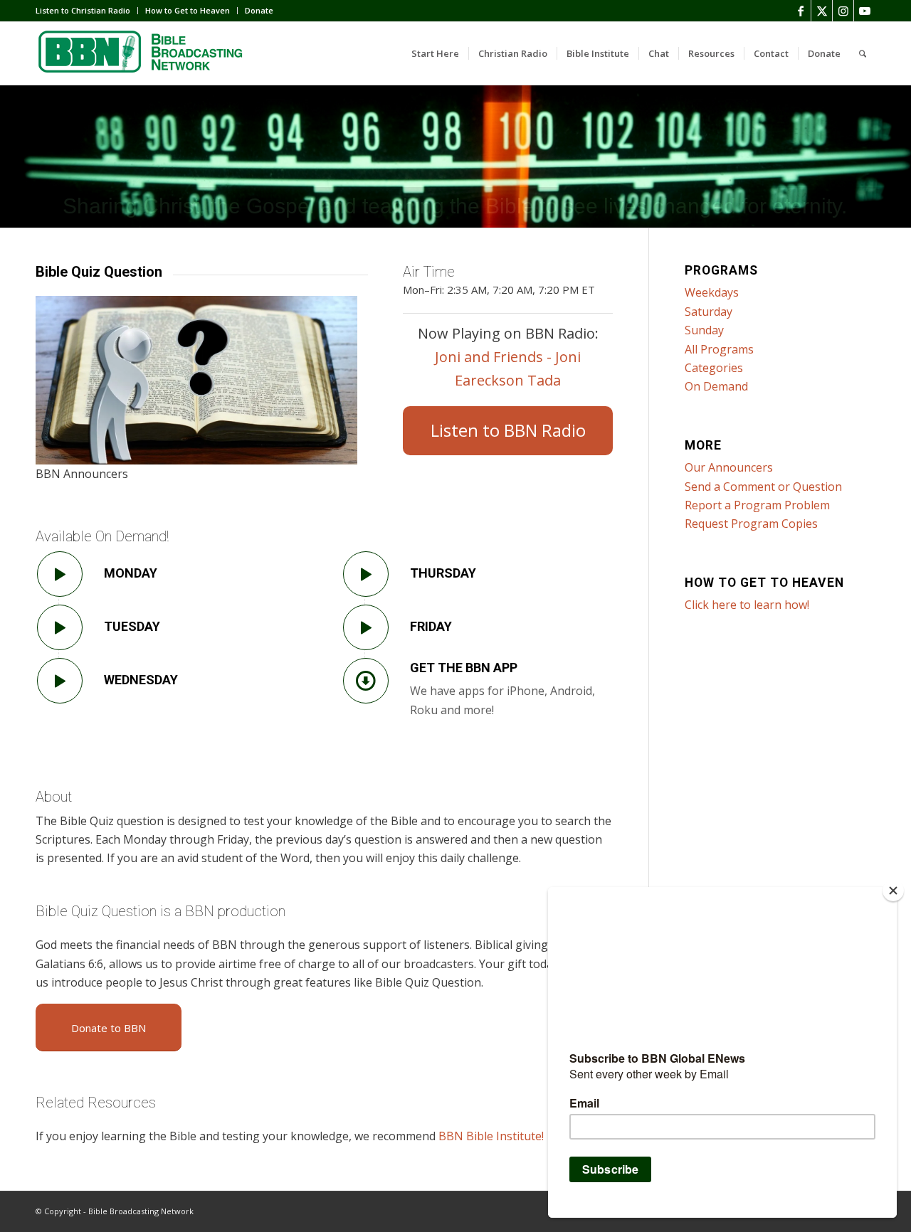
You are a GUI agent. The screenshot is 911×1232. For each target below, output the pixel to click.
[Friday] (366, 627)
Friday (431, 626)
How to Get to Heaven (187, 10)
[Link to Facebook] (800, 10)
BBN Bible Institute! (491, 1136)
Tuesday (132, 626)
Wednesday (141, 679)
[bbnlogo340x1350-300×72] (142, 53)
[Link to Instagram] (843, 10)
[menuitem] (87, 10)
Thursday (443, 572)
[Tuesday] (60, 627)
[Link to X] (821, 10)
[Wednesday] (60, 680)
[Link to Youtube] (864, 10)
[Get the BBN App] (366, 680)
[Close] (893, 890)
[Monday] (60, 574)
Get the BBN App (463, 667)
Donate (259, 10)
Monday (130, 572)
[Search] (862, 53)
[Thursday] (366, 574)
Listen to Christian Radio (83, 10)
